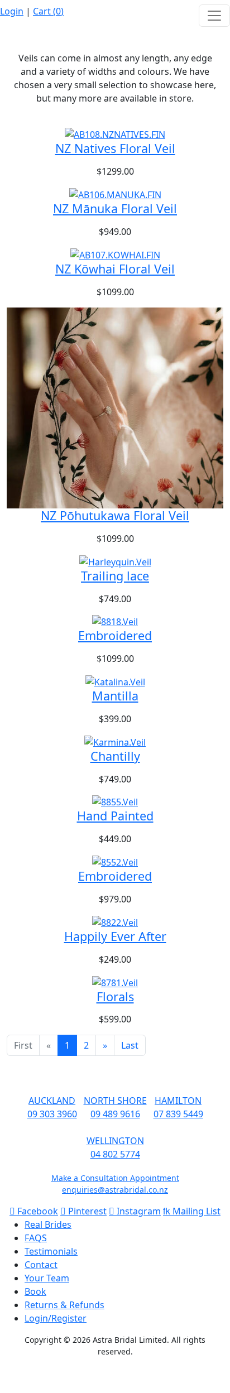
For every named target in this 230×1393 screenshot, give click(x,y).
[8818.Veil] (115, 621)
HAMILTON (178, 1100)
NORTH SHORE (115, 1100)
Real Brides (48, 1224)
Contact (41, 1264)
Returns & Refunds (64, 1305)
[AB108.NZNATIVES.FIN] (115, 134)
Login (11, 11)
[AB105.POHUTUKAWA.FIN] (115, 407)
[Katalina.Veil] (115, 681)
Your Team (47, 1278)
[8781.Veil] (115, 982)
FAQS (36, 1238)
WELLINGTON (115, 1141)
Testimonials (51, 1251)
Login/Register (56, 1318)
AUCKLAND (51, 1100)
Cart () (48, 11)
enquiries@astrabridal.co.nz (115, 1189)
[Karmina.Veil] (115, 741)
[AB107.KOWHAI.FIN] (115, 254)
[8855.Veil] (115, 801)
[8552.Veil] (115, 861)
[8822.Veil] (115, 921)
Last (129, 1045)
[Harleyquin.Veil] (115, 561)
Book (35, 1291)
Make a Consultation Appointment (115, 1178)
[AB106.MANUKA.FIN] (115, 194)
